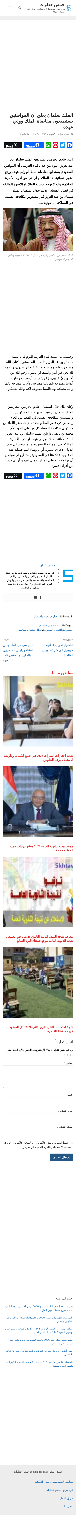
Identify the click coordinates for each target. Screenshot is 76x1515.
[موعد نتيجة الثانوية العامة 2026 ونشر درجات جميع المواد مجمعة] (38, 801)
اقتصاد (58, 629)
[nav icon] (10, 8)
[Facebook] (40, 597)
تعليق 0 (23, 134)
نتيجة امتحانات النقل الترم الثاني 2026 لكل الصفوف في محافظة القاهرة (40, 1028)
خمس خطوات (52, 4)
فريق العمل (66, 1498)
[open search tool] (20, 8)
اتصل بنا (68, 1506)
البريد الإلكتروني (65, 1110)
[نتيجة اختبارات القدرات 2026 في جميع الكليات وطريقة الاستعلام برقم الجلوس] (38, 711)
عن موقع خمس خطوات (59, 1490)
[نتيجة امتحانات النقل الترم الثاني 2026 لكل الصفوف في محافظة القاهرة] (38, 982)
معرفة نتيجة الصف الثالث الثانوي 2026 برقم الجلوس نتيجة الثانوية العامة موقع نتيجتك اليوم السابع (39, 938)
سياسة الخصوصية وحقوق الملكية (54, 1481)
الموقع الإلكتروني (64, 1126)
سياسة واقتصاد (43, 616)
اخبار (34, 134)
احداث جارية (53, 625)
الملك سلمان (34, 629)
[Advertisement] (38, 66)
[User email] (35, 597)
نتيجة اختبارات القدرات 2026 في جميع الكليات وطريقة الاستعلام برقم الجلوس (38, 757)
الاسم (70, 1094)
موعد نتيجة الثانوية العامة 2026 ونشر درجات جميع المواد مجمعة (41, 848)
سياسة (22, 629)
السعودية (48, 629)
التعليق (68, 1063)
